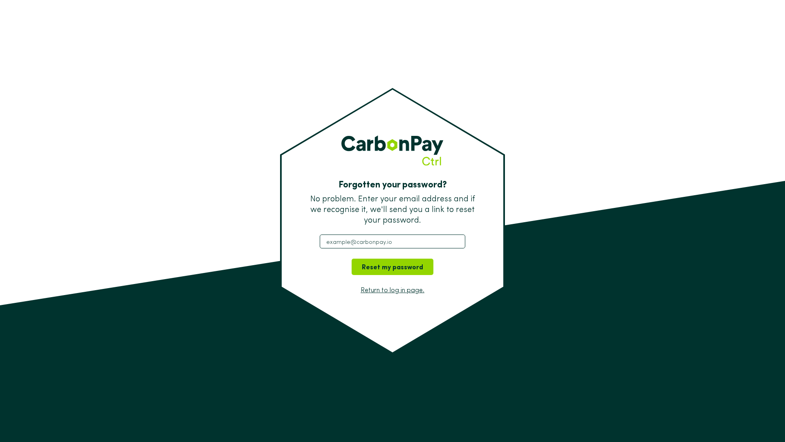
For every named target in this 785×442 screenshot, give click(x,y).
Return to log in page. (392, 290)
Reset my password (392, 266)
